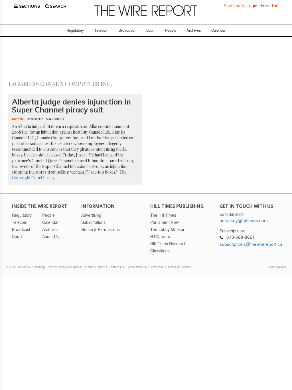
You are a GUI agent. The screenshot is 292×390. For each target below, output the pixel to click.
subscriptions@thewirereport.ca (251, 244)
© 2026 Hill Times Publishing (26, 266)
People (170, 30)
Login (251, 5)
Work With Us (137, 266)
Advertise (157, 266)
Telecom (101, 30)
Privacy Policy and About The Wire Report (75, 266)
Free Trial (270, 5)
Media (17, 118)
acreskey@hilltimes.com (244, 220)
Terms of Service (179, 266)
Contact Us (116, 266)
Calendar (218, 30)
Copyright (21, 177)
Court (150, 30)
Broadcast (127, 30)
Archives (193, 30)
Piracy (48, 177)
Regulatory (75, 30)
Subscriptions (276, 266)
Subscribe (233, 5)
